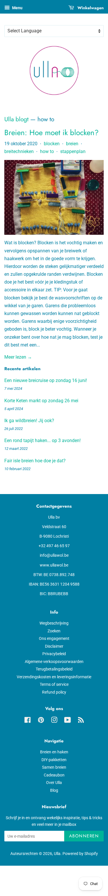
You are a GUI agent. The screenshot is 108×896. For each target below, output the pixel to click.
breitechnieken (19, 151)
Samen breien (54, 767)
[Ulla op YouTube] (67, 721)
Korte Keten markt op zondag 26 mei (41, 400)
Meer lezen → (18, 357)
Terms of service (54, 684)
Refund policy (54, 692)
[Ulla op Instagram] (54, 721)
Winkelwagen (90, 8)
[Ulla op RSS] (81, 721)
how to (47, 151)
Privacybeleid (54, 653)
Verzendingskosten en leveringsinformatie (54, 677)
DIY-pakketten (54, 759)
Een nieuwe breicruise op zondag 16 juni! (45, 380)
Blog (54, 790)
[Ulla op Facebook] (27, 721)
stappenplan (73, 151)
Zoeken (54, 631)
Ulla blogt (16, 119)
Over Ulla (54, 782)
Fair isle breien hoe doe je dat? (35, 460)
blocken (52, 143)
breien (72, 143)
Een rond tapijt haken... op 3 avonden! (42, 440)
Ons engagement (54, 638)
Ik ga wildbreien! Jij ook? (29, 420)
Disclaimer (54, 646)
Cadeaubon (54, 775)
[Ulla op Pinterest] (41, 721)
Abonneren (84, 836)
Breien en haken (54, 752)
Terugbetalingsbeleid (54, 669)
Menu (16, 7)
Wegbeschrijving (54, 623)
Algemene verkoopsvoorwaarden (54, 661)
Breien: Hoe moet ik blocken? (51, 132)
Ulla (57, 853)
